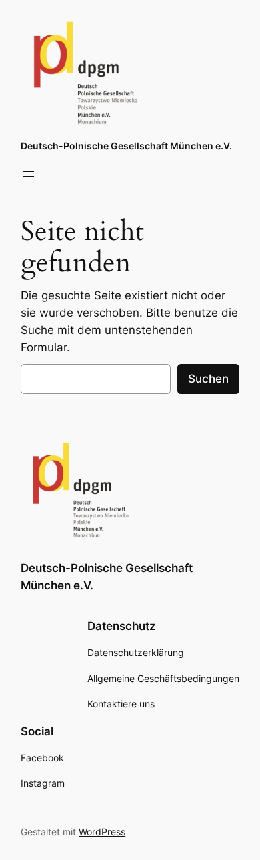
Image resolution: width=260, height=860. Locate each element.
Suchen (208, 378)
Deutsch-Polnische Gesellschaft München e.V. (126, 145)
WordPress (102, 831)
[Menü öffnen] (29, 174)
